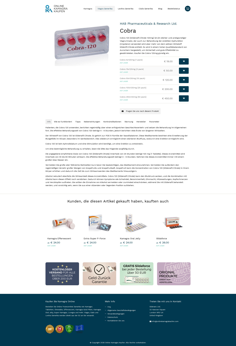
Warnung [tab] (129, 121)
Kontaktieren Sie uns (115, 321)
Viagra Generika (105, 8)
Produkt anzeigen (64, 252)
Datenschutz (112, 317)
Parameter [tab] (154, 121)
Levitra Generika (125, 8)
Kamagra (88, 8)
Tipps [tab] (78, 121)
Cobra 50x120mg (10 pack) (132, 78)
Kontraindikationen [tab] (112, 121)
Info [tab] (49, 121)
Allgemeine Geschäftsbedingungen (121, 310)
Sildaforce (161, 238)
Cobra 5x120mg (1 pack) (131, 60)
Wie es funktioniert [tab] (63, 121)
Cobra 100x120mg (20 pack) (133, 87)
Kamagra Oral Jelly (130, 238)
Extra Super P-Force (94, 238)
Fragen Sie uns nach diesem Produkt (142, 111)
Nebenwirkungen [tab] (92, 121)
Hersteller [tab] (141, 121)
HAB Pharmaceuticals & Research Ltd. (148, 23)
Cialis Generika (146, 8)
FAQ (109, 307)
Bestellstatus (174, 8)
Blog (160, 8)
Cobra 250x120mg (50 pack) (133, 97)
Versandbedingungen (115, 314)
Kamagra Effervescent (59, 238)
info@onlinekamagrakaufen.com (165, 321)
